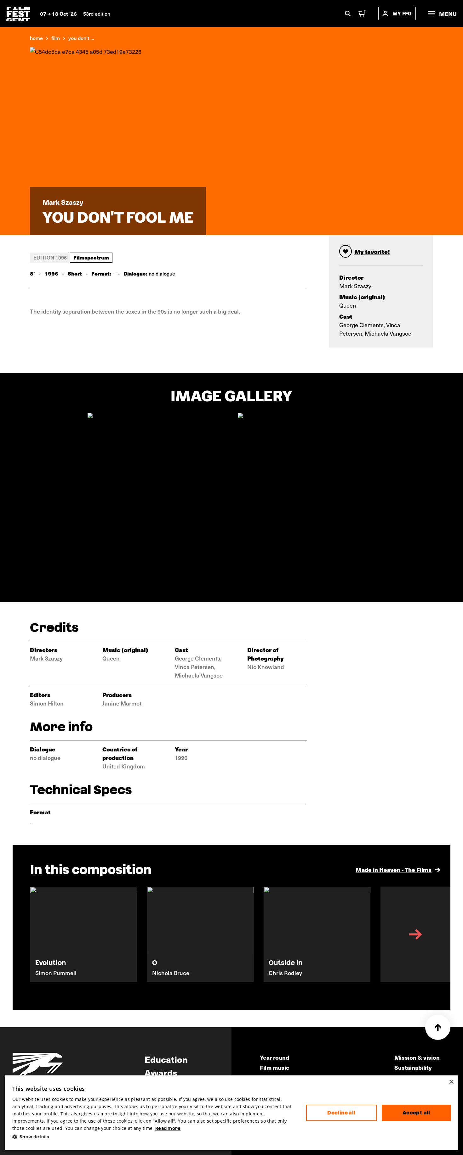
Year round (274, 1057)
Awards (161, 1072)
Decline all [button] (341, 1113)
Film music (274, 1067)
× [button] (451, 1082)
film (55, 37)
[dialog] (232, 1112)
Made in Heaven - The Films (394, 869)
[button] (154, 1137)
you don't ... (81, 37)
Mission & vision (417, 1057)
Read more (168, 1128)
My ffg (402, 13)
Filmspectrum (91, 257)
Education (166, 1059)
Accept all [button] (416, 1113)
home (36, 37)
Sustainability (413, 1067)
